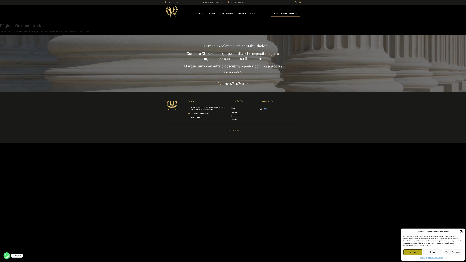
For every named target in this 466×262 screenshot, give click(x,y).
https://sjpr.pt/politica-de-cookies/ (431, 258)
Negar (433, 252)
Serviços (212, 13)
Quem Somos (227, 13)
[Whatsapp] (7, 255)
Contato (252, 13)
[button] (461, 231)
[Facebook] (300, 2)
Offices (241, 13)
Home (201, 13)
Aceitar (413, 252)
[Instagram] (296, 2)
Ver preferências (452, 252)
